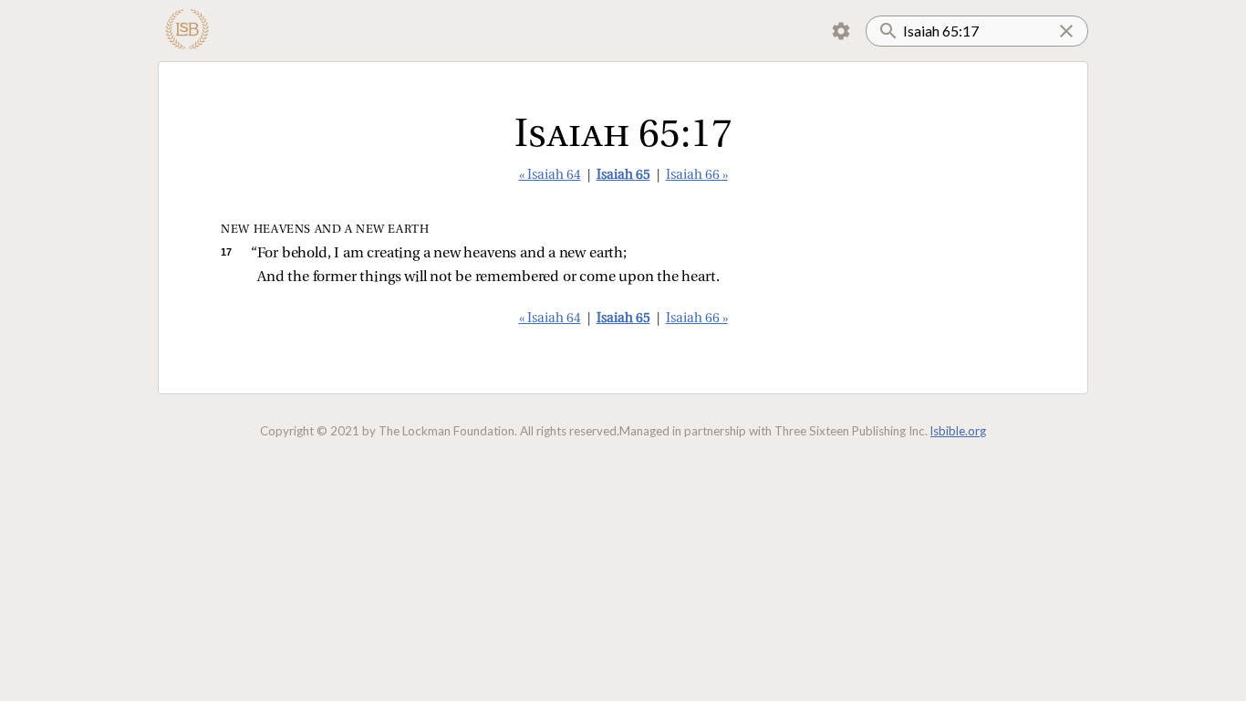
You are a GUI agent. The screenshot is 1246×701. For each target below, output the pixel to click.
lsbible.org (958, 431)
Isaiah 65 (623, 176)
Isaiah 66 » (697, 176)
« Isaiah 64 (550, 176)
